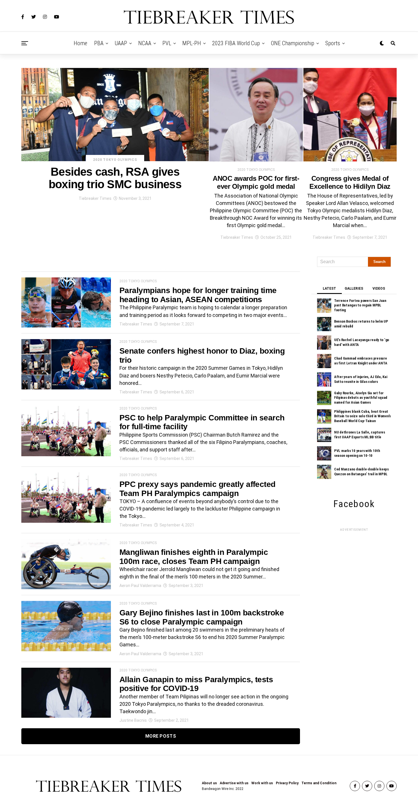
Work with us (262, 783)
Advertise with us (234, 783)
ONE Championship (292, 43)
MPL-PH (191, 43)
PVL (166, 43)
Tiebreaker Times (95, 198)
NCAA (144, 43)
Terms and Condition (318, 783)
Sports (332, 43)
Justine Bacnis (133, 720)
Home (80, 43)
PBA (99, 43)
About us (209, 783)
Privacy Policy (287, 783)
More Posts (160, 736)
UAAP (121, 43)
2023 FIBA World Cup (236, 43)
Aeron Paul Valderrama (140, 585)
